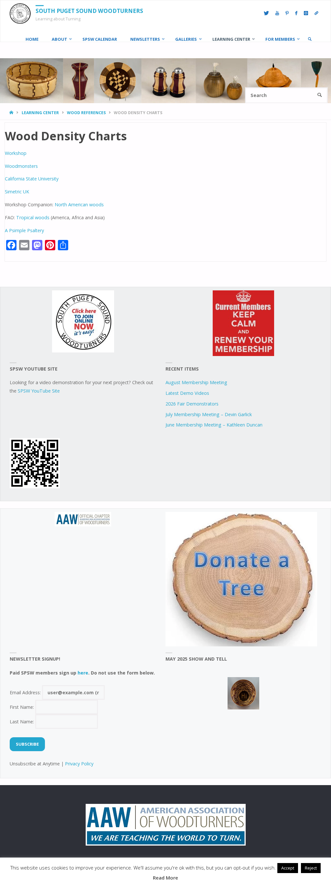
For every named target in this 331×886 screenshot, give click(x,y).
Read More (165, 877)
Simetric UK (17, 192)
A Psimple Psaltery (24, 230)
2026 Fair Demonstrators (192, 404)
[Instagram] (306, 13)
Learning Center (40, 112)
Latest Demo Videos (187, 393)
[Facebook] (296, 13)
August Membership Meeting (196, 382)
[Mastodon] (316, 13)
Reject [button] (311, 868)
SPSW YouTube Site (39, 391)
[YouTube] (277, 13)
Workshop (16, 153)
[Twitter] (266, 13)
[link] (310, 39)
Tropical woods (32, 217)
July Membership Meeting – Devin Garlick (209, 414)
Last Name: (22, 722)
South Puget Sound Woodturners (89, 11)
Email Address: (26, 692)
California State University (32, 179)
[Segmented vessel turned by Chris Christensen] (243, 693)
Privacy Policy (79, 764)
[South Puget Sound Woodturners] (20, 13)
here (83, 673)
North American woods (79, 204)
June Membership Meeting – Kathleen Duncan (214, 425)
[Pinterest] (287, 13)
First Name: (22, 707)
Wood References (86, 112)
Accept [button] (287, 868)
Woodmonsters (21, 166)
